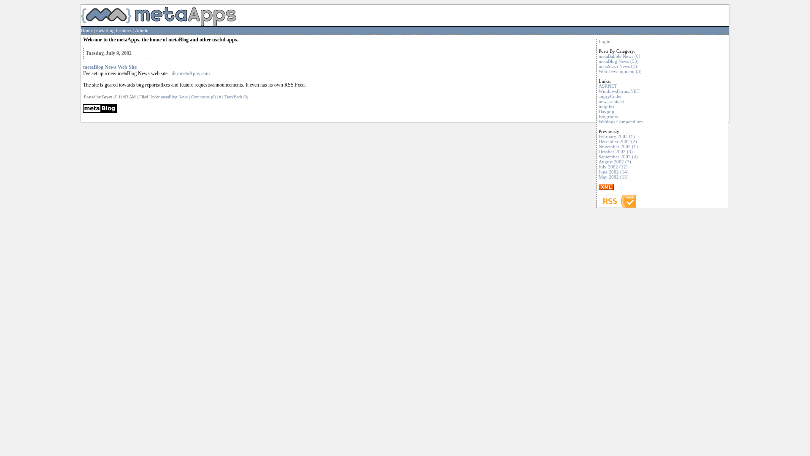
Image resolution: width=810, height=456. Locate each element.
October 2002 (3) (616, 151)
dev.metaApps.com (191, 73)
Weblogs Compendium (621, 121)
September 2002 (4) (618, 156)
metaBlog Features (114, 30)
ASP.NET (608, 86)
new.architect (611, 101)
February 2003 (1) (617, 136)
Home (87, 30)
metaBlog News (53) (619, 61)
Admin (141, 30)
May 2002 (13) (614, 176)
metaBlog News (174, 97)
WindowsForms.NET (619, 91)
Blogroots (608, 116)
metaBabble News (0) (619, 56)
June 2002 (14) (614, 171)
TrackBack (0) (236, 97)
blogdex (607, 106)
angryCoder (610, 96)
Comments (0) (203, 97)
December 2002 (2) (618, 141)
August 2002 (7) (615, 161)
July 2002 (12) (613, 166)
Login (604, 41)
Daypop (606, 111)
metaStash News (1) (618, 66)
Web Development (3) (620, 71)
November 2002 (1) (618, 146)
